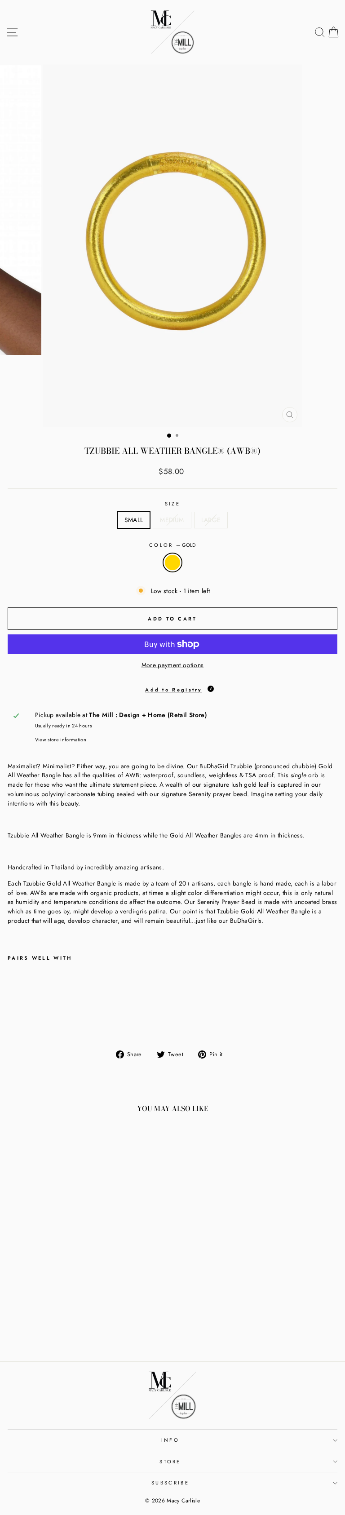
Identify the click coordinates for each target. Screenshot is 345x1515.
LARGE (211, 519)
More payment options (173, 664)
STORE (170, 1461)
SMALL (133, 519)
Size (172, 503)
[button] (172, 688)
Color (172, 545)
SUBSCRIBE (170, 1482)
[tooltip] (211, 689)
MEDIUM (172, 519)
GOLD (172, 562)
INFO (170, 1440)
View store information (61, 739)
